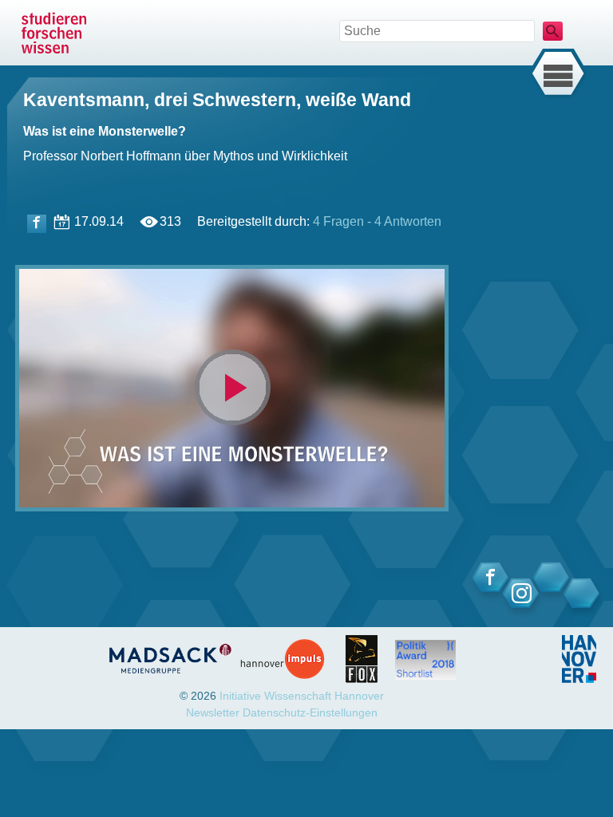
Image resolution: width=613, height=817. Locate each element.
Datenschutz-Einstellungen (310, 712)
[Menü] (558, 74)
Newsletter (212, 712)
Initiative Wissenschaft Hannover (301, 695)
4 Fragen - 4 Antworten (377, 221)
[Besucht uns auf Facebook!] (36, 224)
